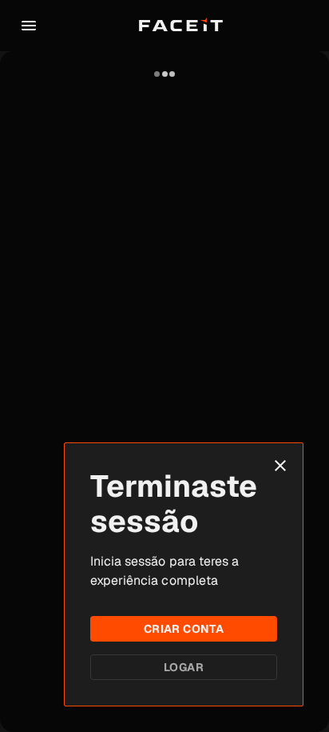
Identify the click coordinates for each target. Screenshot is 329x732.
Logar (184, 667)
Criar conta (184, 629)
